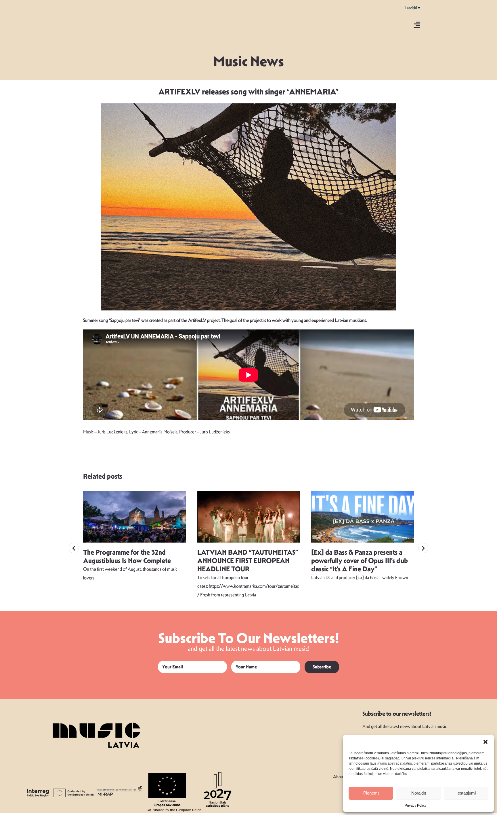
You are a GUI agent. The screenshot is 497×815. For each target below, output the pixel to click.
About (338, 776)
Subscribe (322, 667)
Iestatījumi (466, 793)
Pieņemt (371, 793)
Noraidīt (418, 793)
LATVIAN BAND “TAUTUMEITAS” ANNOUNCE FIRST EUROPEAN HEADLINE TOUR (247, 560)
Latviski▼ (413, 7)
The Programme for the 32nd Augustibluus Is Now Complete (127, 556)
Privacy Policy (416, 805)
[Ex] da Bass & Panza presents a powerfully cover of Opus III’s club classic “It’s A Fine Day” (359, 560)
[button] (485, 742)
